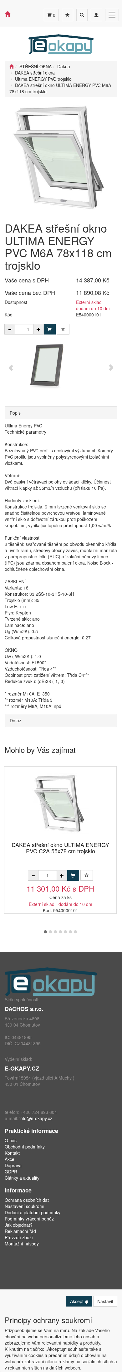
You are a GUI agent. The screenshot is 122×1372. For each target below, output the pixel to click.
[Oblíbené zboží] (67, 15)
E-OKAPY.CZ (22, 1068)
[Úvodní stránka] (11, 66)
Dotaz (15, 720)
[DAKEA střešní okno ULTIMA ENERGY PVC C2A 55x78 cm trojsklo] (60, 804)
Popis (15, 413)
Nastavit (105, 1301)
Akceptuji (79, 1301)
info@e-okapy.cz (35, 1118)
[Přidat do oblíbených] (63, 329)
